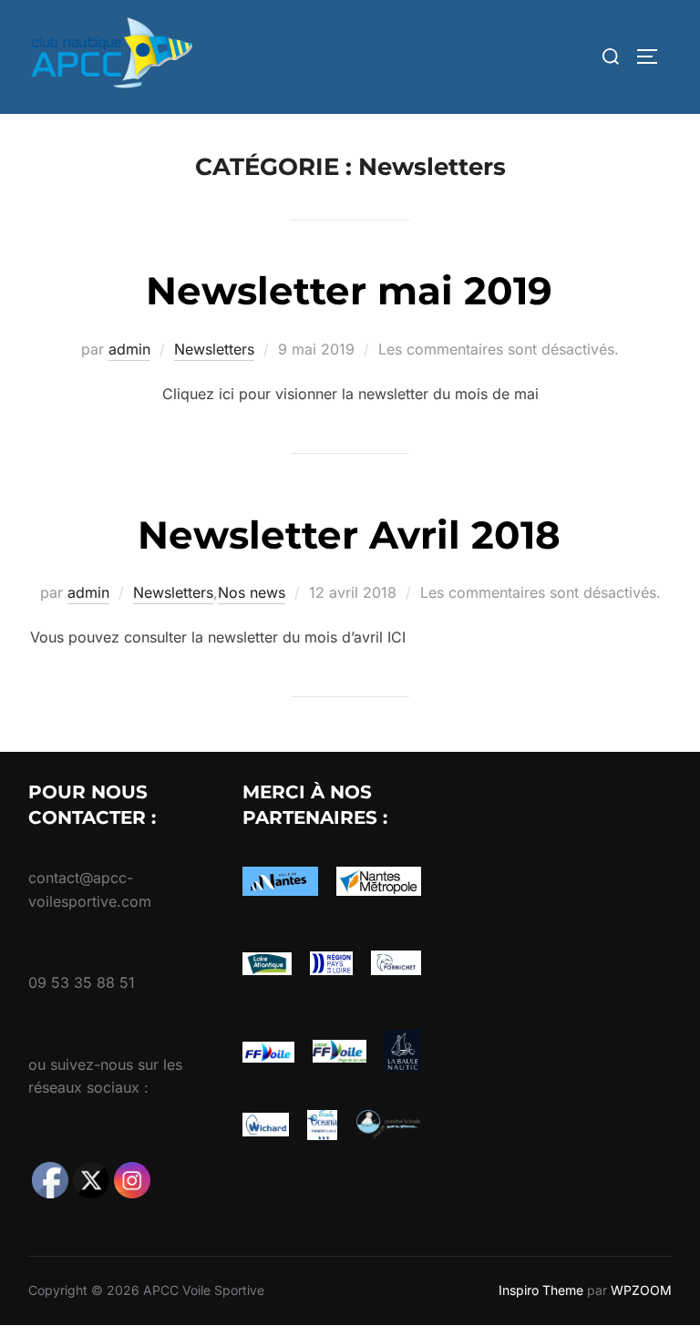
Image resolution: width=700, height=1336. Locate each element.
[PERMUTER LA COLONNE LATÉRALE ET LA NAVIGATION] (653, 56)
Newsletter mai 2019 (349, 290)
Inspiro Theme (541, 1290)
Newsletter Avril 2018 (349, 535)
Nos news (251, 592)
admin (129, 349)
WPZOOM (641, 1290)
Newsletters (214, 349)
